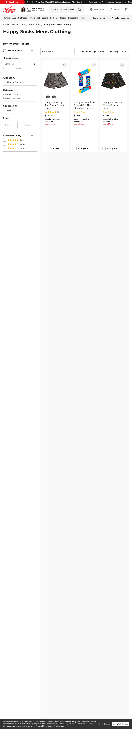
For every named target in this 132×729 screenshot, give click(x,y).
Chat (29, 11)
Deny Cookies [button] (104, 724)
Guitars (6, 18)
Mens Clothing (35, 24)
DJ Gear (53, 18)
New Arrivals (113, 18)
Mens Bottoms (11, 94)
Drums (45, 18)
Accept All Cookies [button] (120, 724)
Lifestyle (14, 24)
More (82, 18)
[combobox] (57, 51)
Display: (114, 51)
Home (6, 24)
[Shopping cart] (126, 9)
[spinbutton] (10, 125)
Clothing (23, 24)
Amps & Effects (19, 18)
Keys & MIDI (34, 18)
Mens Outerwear (13, 98)
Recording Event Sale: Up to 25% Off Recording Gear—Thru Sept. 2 (54, 2)
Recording (73, 18)
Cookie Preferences (55, 726)
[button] (32, 9)
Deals (95, 18)
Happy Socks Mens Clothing (57, 24)
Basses (63, 18)
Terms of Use (40, 726)
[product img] (56, 80)
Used (102, 18)
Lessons (125, 18)
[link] (56, 105)
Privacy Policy (70, 722)
